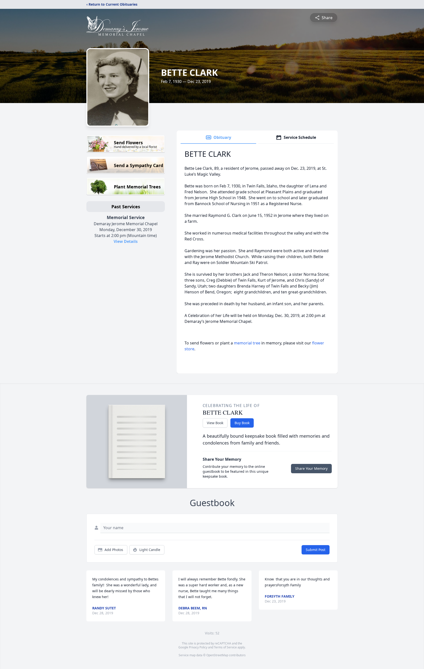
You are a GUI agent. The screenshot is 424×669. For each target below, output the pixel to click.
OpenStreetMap (217, 655)
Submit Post (315, 549)
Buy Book (242, 422)
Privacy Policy (198, 647)
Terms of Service (225, 647)
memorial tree (247, 343)
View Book (215, 422)
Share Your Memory (311, 468)
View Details (126, 241)
